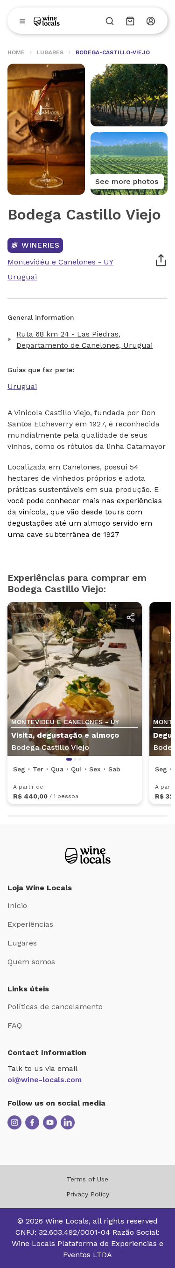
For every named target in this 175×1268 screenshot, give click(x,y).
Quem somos (31, 961)
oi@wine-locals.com (44, 1079)
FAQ (14, 1025)
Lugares (22, 942)
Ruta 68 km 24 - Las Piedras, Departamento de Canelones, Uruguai (84, 340)
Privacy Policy (87, 1194)
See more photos (126, 181)
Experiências (30, 924)
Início (17, 905)
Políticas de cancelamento (55, 1006)
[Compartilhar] (161, 260)
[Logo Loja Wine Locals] (87, 854)
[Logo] (47, 20)
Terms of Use (87, 1179)
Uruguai (22, 386)
